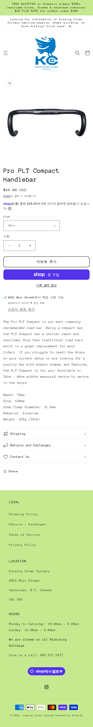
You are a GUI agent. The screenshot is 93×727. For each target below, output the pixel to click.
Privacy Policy (22, 544)
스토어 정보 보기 (21, 309)
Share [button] (13, 471)
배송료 (7, 196)
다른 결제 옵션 (46, 285)
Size (6, 216)
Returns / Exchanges (27, 524)
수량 (6, 236)
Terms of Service (24, 534)
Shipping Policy (23, 514)
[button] (6, 53)
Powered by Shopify (69, 715)
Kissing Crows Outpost (38, 715)
